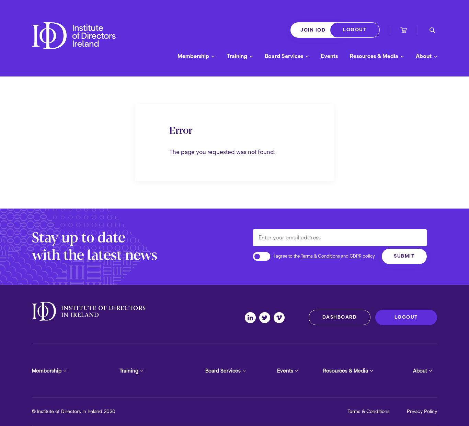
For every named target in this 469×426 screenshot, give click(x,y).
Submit (404, 256)
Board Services (285, 56)
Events (329, 56)
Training (238, 56)
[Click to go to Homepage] (89, 311)
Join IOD (312, 30)
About (424, 56)
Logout (355, 30)
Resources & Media (375, 56)
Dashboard (339, 317)
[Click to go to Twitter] (266, 317)
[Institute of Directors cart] (403, 31)
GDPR (356, 256)
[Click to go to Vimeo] (281, 317)
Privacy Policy (422, 411)
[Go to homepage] (74, 41)
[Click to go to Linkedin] (252, 317)
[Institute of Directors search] (432, 30)
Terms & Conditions (320, 256)
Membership (194, 56)
